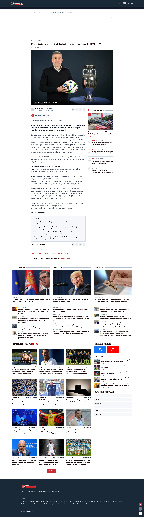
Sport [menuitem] (64, 8)
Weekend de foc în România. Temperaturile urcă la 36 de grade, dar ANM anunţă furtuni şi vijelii (34, 311)
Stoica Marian (60, 397)
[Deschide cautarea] (119, 3)
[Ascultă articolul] (140, 504)
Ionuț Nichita (33, 367)
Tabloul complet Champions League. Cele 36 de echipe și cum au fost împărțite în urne (50, 462)
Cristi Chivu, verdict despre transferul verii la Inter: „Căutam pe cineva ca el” (59, 223)
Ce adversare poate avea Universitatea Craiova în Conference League (21, 402)
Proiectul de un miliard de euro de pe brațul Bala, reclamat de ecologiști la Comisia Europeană (33, 320)
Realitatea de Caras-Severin (91, 501)
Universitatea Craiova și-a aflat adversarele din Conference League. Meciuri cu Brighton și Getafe (57, 238)
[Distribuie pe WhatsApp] (80, 109)
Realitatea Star (44, 501)
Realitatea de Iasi (61, 504)
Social (90, 137)
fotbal (39, 253)
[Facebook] (129, 3)
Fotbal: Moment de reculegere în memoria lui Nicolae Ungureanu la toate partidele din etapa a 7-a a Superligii (51, 403)
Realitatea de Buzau (104, 501)
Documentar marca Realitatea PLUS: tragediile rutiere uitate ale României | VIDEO (100, 134)
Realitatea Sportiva (34, 501)
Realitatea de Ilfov (71, 504)
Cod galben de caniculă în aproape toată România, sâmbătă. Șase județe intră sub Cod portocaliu (102, 171)
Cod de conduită (56, 491)
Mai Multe (51, 470)
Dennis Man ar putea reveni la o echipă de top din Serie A (102, 143)
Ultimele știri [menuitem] (15, 8)
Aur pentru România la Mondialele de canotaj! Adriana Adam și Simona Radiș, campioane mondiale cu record (59, 228)
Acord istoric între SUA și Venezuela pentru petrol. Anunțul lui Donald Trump (70, 300)
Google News (66, 258)
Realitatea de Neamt (55, 501)
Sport (44, 12)
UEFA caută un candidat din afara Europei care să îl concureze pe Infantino (24, 462)
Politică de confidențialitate (44, 491)
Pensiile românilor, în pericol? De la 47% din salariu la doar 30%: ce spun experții (115, 310)
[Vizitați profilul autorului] (32, 109)
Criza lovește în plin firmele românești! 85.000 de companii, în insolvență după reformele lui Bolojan (112, 300)
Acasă (34, 12)
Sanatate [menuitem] (57, 8)
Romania (67, 253)
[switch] (124, 3)
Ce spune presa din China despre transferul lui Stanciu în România (102, 152)
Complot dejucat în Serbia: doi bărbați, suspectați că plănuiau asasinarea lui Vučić (31, 300)
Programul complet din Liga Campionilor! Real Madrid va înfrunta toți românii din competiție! (22, 433)
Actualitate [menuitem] (25, 8)
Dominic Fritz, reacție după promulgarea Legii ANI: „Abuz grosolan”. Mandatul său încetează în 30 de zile (71, 318)
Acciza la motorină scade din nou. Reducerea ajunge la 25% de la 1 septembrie (115, 317)
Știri (39, 12)
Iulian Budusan (86, 397)
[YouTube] (132, 3)
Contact (23, 491)
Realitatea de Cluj (79, 501)
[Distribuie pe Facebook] (76, 109)
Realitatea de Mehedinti (116, 501)
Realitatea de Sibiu (47, 108)
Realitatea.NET (24, 501)
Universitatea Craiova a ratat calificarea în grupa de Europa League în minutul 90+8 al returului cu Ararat (51, 433)
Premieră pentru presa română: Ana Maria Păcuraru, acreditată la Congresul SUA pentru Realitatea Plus (33, 336)
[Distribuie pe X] (84, 109)
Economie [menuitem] (42, 8)
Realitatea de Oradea (37, 504)
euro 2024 (47, 253)
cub (33, 253)
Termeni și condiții (31, 491)
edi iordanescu (57, 253)
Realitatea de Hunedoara (83, 504)
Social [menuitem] (49, 8)
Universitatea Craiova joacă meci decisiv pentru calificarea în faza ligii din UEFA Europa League (78, 462)
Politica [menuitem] (33, 8)
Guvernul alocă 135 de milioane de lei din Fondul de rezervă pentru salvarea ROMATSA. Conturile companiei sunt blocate (116, 334)
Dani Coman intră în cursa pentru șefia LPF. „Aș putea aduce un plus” (78, 431)
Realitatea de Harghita (49, 504)
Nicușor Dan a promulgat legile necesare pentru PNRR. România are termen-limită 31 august (70, 326)
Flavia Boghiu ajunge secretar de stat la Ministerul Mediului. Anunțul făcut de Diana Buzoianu (71, 333)
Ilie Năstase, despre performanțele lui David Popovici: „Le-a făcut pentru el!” (102, 161)
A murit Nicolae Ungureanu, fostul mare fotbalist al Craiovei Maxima (78, 401)
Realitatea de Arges (26, 504)
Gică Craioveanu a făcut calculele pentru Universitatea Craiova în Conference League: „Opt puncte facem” (57, 233)
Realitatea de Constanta (67, 501)
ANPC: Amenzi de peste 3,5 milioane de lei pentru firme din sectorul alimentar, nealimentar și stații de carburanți (114, 325)
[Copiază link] (73, 109)
